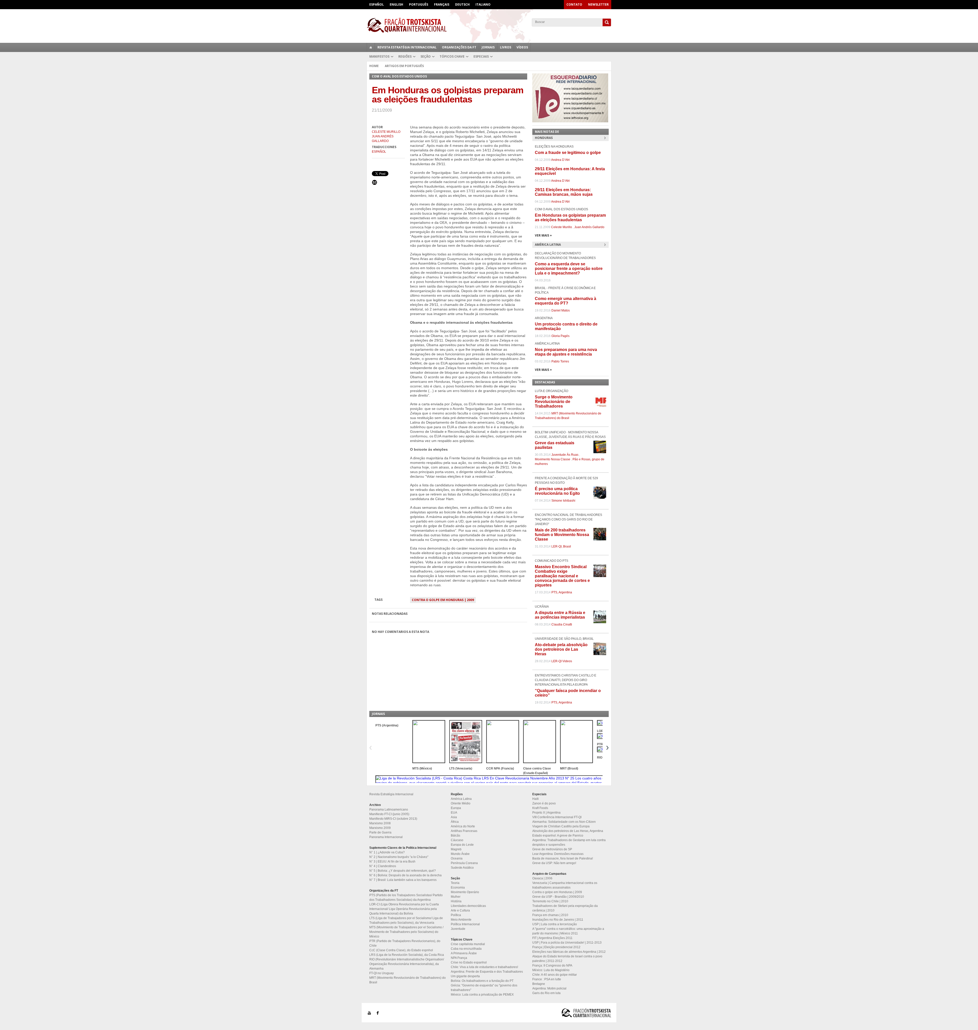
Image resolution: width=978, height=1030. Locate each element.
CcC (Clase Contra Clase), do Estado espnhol (401, 950)
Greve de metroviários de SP (552, 849)
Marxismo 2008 (380, 823)
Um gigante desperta (465, 976)
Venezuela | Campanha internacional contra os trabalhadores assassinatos (564, 885)
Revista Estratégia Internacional (407, 47)
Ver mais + (543, 235)
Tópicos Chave (452, 56)
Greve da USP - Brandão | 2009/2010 (558, 896)
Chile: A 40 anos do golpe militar (554, 974)
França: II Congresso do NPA (552, 965)
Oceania (457, 858)
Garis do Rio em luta (546, 993)
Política (456, 915)
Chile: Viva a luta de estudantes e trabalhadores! (484, 967)
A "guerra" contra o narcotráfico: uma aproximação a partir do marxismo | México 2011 (568, 931)
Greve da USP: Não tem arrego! (554, 863)
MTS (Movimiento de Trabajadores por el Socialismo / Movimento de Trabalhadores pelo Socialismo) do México (406, 931)
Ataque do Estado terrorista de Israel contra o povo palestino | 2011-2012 (567, 959)
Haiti (535, 799)
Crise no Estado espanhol (469, 962)
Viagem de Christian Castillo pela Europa (561, 826)
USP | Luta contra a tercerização (554, 924)
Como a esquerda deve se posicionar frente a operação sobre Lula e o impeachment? (569, 268)
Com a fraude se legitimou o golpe (568, 152)
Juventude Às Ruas (564, 455)
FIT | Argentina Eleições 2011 (552, 938)
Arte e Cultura (460, 910)
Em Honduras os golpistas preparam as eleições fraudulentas (570, 217)
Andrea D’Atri (560, 160)
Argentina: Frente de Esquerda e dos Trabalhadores (487, 971)
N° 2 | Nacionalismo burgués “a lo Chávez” (398, 857)
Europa (456, 808)
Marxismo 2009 (380, 828)
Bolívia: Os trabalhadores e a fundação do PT (482, 981)
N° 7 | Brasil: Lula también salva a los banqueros (403, 880)
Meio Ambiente (461, 919)
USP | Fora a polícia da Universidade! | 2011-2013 (567, 942)
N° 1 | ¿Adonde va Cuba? (387, 852)
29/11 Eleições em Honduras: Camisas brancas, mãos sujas (564, 192)
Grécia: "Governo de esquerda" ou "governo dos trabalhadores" (484, 988)
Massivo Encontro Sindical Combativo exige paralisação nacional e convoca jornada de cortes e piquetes (562, 576)
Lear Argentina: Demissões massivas (557, 854)
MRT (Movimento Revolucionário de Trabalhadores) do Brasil (407, 980)
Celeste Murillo (386, 132)
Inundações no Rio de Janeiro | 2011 (557, 919)
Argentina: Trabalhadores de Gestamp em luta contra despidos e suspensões (569, 842)
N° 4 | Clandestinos (382, 866)
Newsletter (598, 4)
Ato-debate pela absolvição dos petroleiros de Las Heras (561, 649)
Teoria (455, 883)
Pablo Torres (560, 361)
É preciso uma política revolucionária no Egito (557, 491)
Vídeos (522, 47)
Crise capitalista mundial (468, 944)
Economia (458, 887)
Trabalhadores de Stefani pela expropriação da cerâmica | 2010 (565, 908)
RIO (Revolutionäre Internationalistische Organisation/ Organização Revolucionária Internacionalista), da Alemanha (406, 964)
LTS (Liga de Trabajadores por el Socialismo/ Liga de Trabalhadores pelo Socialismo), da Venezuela (406, 920)
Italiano (483, 4)
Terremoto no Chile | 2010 (550, 901)
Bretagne (538, 984)
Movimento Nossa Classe (552, 459)
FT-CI (489, 25)
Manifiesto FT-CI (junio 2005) (389, 814)
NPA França (459, 958)
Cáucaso (457, 840)
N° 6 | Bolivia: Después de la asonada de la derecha (405, 875)
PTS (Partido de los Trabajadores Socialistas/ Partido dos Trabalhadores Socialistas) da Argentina (406, 897)
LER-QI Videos (561, 661)
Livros (505, 47)
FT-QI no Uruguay (381, 973)
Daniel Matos (560, 310)
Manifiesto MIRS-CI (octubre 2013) (393, 818)
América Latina (461, 799)
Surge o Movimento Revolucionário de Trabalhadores (554, 401)
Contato (574, 4)
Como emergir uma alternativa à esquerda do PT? (565, 300)
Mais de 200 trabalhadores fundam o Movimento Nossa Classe (562, 534)
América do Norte (463, 826)
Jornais (488, 47)
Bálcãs (455, 835)
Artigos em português (404, 66)
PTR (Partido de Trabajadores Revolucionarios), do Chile (404, 943)
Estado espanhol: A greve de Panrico (557, 835)
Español (376, 4)
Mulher (455, 896)
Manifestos (379, 56)
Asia (454, 817)
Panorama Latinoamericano (388, 809)
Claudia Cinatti (561, 624)
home (371, 47)
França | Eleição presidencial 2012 (556, 947)
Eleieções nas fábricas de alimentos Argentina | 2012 (569, 952)
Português (418, 4)
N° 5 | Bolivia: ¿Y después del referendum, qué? (402, 870)
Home (374, 66)
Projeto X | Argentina (546, 812)
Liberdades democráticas (468, 906)
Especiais (481, 56)
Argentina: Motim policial (549, 988)
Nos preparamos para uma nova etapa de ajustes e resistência (566, 351)
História (456, 901)
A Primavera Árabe (464, 953)
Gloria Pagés (560, 336)
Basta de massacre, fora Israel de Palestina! (562, 858)
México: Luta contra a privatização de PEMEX (482, 994)
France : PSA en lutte (546, 979)
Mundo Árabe (460, 854)
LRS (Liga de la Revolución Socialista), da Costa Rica (406, 955)
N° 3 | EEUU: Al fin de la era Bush (392, 861)
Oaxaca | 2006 (542, 878)
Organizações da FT (459, 47)
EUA (454, 812)
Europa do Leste (462, 844)
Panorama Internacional (386, 837)
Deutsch (462, 4)
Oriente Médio (460, 803)
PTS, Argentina (561, 592)
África (455, 822)
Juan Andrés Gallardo (382, 139)
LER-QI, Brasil (561, 546)
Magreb (456, 849)
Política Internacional (465, 924)
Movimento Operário (465, 892)
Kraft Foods (540, 808)
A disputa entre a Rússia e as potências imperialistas (560, 614)
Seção (425, 56)
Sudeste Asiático (462, 867)
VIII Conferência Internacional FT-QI (556, 817)
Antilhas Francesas (464, 831)
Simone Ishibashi (563, 500)
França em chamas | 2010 (550, 915)
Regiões (405, 56)
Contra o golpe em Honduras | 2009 (443, 600)
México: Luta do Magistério (550, 970)
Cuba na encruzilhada (466, 948)
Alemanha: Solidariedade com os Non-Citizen (564, 822)
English (396, 4)
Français (441, 4)
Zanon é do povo (544, 803)
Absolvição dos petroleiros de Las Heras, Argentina (567, 831)
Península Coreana (464, 863)
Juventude (458, 929)
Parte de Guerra (380, 832)
